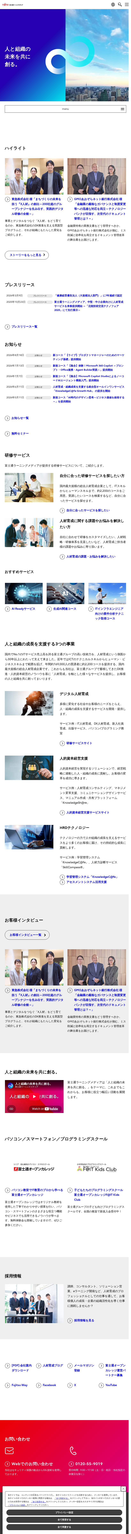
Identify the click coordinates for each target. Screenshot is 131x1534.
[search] (120, 4)
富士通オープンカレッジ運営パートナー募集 (115, 1370)
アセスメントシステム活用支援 (86, 882)
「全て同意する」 (62, 1498)
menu (92, 109)
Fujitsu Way (19, 1385)
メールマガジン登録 (84, 1368)
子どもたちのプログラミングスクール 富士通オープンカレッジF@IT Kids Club (98, 1195)
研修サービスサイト (79, 743)
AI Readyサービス (23, 609)
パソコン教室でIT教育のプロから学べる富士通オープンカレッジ (37, 1192)
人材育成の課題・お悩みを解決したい (90, 556)
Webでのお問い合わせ (32, 1464)
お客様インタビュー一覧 (25, 935)
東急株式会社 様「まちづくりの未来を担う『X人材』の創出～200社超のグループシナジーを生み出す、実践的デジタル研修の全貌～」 (37, 206)
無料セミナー (20, 433)
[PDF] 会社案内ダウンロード (22, 1368)
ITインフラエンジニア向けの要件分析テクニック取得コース (109, 613)
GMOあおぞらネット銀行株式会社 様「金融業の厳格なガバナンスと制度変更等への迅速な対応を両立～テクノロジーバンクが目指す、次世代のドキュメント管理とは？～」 (100, 208)
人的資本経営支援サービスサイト (88, 812)
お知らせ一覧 (20, 418)
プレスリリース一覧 (24, 326)
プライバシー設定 (64, 1512)
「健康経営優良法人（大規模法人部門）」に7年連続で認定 (88, 295)
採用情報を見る (84, 1320)
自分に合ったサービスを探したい (88, 510)
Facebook (49, 1385)
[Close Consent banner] (123, 1488)
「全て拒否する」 (38, 1502)
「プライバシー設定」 (17, 1505)
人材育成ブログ (53, 1365)
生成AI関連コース (64, 609)
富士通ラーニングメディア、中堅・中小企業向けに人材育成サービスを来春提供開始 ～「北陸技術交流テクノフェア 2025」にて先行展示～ (88, 306)
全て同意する (64, 1527)
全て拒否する (64, 1519)
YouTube (111, 1385)
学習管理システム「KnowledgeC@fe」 (92, 877)
